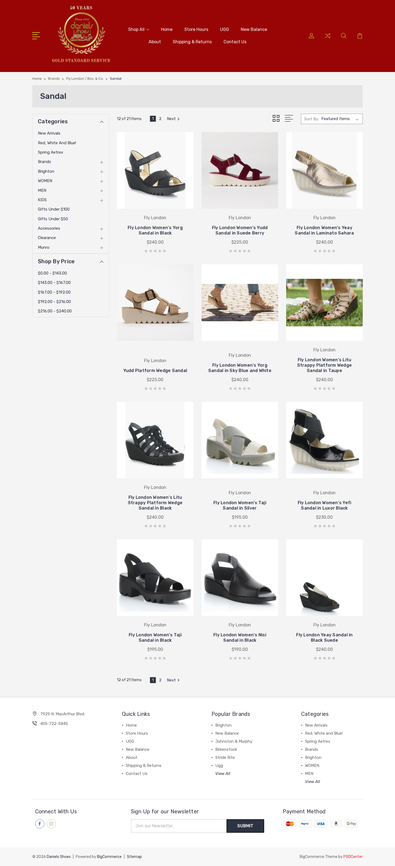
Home (167, 29)
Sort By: (311, 119)
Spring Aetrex (50, 152)
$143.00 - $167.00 (54, 282)
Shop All (136, 29)
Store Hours (196, 29)
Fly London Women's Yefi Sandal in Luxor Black (324, 505)
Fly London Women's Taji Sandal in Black (155, 637)
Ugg (219, 765)
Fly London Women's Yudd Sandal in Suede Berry (240, 230)
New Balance (254, 29)
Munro (43, 247)
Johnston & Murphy (233, 741)
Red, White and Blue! (57, 142)
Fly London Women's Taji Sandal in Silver (239, 505)
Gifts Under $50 (53, 218)
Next (171, 118)
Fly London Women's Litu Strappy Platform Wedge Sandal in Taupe (324, 365)
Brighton (46, 171)
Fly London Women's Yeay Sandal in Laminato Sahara (324, 230)
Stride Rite (225, 757)
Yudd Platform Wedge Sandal (155, 370)
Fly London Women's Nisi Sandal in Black (239, 637)
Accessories (49, 228)
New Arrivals (49, 133)
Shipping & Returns (192, 41)
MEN (42, 190)
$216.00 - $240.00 (55, 311)
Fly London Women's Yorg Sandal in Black (155, 230)
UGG (224, 29)
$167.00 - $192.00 (54, 292)
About (155, 41)
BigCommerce (109, 856)
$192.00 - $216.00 (54, 301)
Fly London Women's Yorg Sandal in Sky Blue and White (239, 368)
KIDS (42, 199)
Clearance (47, 237)
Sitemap (134, 856)
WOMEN (45, 180)
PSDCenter (353, 856)
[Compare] (328, 39)
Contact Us (235, 41)
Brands (44, 161)
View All (222, 773)
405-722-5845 (54, 723)
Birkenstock (226, 749)
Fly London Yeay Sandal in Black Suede (324, 637)
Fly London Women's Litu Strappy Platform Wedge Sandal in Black (155, 503)
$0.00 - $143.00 (52, 273)
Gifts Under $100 (54, 209)
